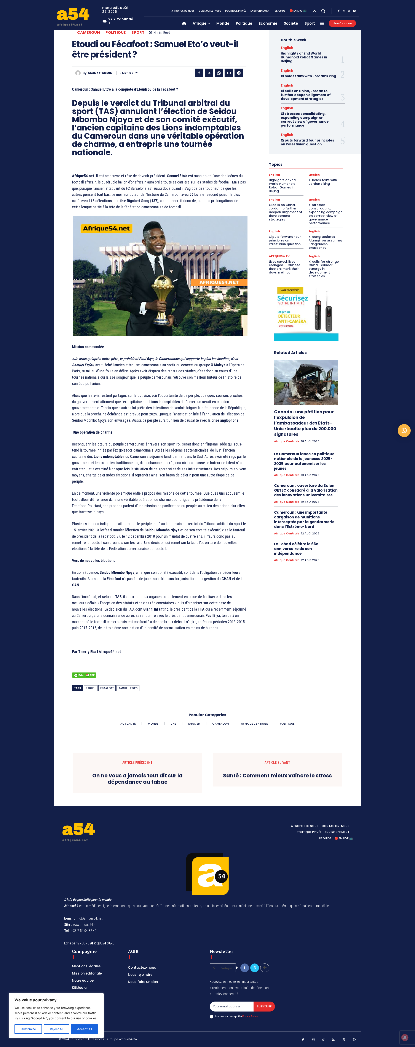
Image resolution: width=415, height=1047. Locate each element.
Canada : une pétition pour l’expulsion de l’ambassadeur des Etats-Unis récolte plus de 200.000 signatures (305, 423)
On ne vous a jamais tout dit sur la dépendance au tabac (137, 779)
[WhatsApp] (219, 73)
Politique (115, 32)
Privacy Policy (249, 1016)
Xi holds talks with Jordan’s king (308, 76)
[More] (264, 967)
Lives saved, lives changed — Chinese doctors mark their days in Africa (284, 267)
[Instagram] (343, 11)
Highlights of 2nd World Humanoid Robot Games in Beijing (304, 57)
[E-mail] (229, 73)
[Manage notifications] (404, 1037)
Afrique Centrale (286, 441)
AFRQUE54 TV (279, 256)
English (287, 47)
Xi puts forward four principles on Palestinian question (307, 142)
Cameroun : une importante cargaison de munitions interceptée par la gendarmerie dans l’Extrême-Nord (304, 519)
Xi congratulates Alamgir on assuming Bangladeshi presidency (325, 242)
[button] (323, 11)
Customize (28, 1029)
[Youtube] (354, 11)
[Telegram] (239, 73)
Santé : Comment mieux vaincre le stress (277, 776)
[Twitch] (334, 1040)
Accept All (84, 1029)
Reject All (56, 1029)
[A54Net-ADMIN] (79, 73)
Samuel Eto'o (127, 688)
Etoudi (91, 688)
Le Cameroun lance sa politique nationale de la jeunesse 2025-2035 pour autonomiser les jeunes (304, 461)
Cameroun (88, 32)
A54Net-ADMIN (100, 73)
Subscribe (264, 1006)
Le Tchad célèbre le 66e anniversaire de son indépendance (296, 548)
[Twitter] (349, 11)
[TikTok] (323, 1040)
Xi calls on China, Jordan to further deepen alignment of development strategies (306, 95)
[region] (56, 1015)
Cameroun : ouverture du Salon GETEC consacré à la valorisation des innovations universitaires (306, 490)
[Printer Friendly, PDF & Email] (84, 677)
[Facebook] (338, 11)
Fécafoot (107, 688)
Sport (138, 32)
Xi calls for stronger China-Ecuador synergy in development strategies (324, 268)
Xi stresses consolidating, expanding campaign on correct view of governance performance (305, 119)
